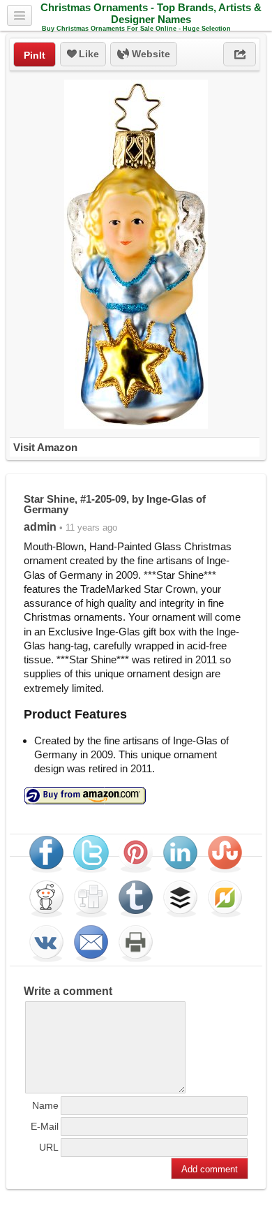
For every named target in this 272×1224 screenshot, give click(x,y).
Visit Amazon (45, 447)
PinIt (34, 55)
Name (45, 1105)
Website (149, 53)
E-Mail (45, 1126)
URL (49, 1147)
